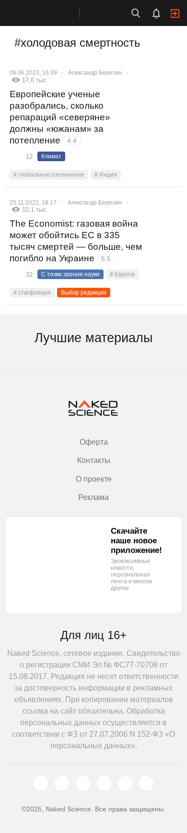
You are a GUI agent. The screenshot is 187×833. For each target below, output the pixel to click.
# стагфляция (32, 292)
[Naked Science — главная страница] (49, 13)
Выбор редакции (83, 292)
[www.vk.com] (62, 783)
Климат (51, 156)
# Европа (122, 274)
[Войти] (175, 13)
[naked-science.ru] (146, 783)
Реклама (93, 497)
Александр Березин (95, 72)
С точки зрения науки (70, 274)
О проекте (94, 479)
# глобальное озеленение (48, 174)
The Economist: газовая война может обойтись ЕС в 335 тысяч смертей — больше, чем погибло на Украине (76, 240)
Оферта (94, 442)
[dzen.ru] (104, 783)
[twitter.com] (41, 783)
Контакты (93, 460)
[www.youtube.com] (83, 783)
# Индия (105, 174)
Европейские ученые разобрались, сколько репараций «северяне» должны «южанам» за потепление (60, 117)
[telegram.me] (125, 783)
